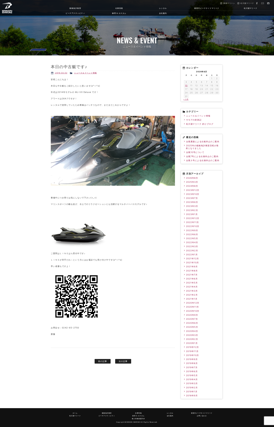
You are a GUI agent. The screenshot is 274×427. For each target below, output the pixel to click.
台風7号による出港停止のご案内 (202, 156)
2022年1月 (192, 254)
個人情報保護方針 (138, 418)
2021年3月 (192, 291)
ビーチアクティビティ (75, 13)
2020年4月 (192, 331)
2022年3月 (192, 246)
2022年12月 (192, 218)
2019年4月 (192, 379)
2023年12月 (192, 190)
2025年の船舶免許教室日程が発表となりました (202, 146)
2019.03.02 (61, 73)
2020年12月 (192, 303)
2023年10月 (192, 194)
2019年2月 (192, 387)
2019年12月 (192, 347)
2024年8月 (192, 186)
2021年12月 (192, 258)
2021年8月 (192, 270)
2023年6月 (192, 202)
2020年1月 (192, 343)
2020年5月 (192, 327)
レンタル (163, 8)
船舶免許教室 (75, 8)
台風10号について (195, 152)
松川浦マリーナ (250, 8)
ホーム (75, 413)
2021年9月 (192, 266)
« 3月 (186, 99)
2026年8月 (192, 178)
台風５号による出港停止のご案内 (202, 160)
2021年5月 (192, 282)
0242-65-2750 (268, 3)
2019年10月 (192, 355)
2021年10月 (192, 262)
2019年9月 (192, 359)
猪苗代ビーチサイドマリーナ (206, 8)
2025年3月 (192, 182)
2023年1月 (192, 214)
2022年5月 (192, 238)
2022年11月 (192, 222)
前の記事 (102, 361)
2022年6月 (192, 234)
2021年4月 (192, 286)
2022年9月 (192, 230)
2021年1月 (192, 299)
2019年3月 (192, 383)
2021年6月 (192, 278)
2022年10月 (192, 226)
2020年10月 (192, 311)
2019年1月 (192, 391)
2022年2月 (192, 250)
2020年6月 (192, 323)
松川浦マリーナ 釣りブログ (199, 124)
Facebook (257, 3)
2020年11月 (192, 307)
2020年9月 (192, 315)
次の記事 (123, 361)
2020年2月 (192, 339)
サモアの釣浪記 (194, 120)
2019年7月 (192, 367)
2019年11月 (192, 351)
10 (186, 85)
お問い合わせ (262, 3)
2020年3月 (192, 335)
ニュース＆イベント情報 (85, 73)
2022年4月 (192, 242)
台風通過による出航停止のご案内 (202, 141)
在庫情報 (119, 8)
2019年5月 (192, 375)
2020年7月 (192, 319)
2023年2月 (192, 210)
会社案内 (163, 13)
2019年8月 (192, 363)
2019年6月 (192, 371)
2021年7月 (192, 274)
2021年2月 (192, 295)
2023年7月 (192, 198)
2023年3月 (192, 206)
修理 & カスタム (119, 13)
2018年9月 (192, 395)
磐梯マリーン (22, 8)
